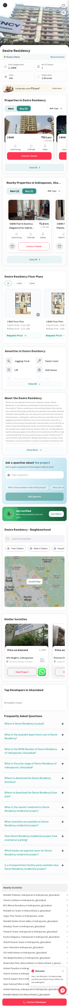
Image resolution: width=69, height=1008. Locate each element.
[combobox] (37, 538)
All (8, 283)
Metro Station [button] (41, 548)
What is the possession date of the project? (27, 487)
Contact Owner (29, 155)
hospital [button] (62, 548)
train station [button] (17, 548)
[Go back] (5, 5)
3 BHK (32, 283)
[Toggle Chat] (62, 990)
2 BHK (19, 283)
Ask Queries (34, 496)
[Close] (62, 971)
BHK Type (54, 108)
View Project (22, 671)
